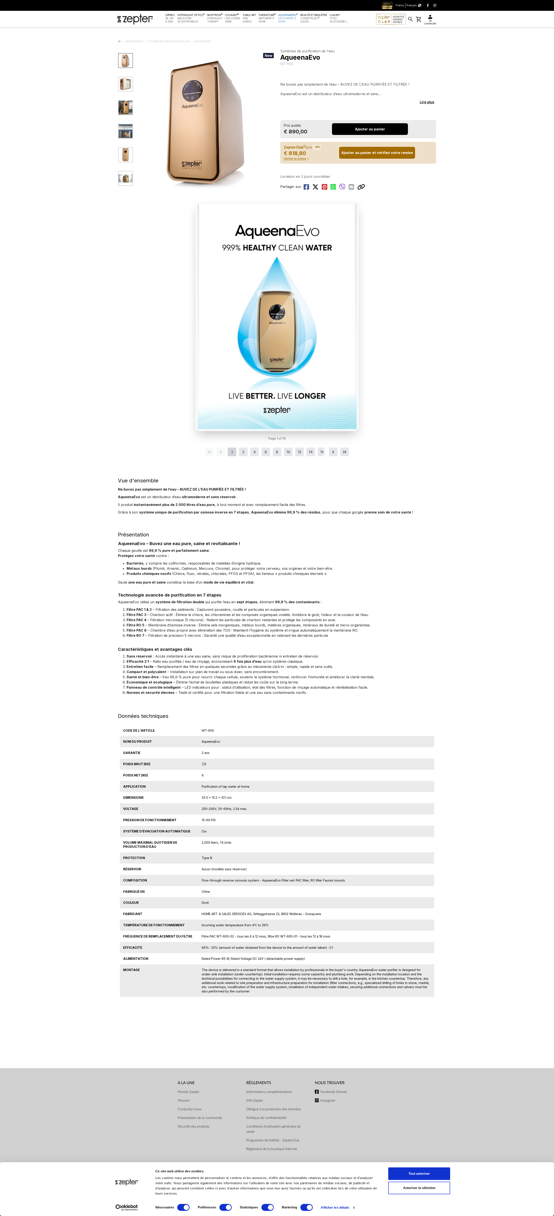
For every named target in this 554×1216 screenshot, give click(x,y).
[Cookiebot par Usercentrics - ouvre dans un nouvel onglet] (127, 1207)
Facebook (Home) (333, 1092)
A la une (186, 1083)
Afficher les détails (335, 1207)
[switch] (225, 1207)
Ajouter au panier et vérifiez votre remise (377, 152)
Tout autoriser (419, 1173)
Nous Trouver (330, 1083)
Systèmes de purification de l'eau (169, 41)
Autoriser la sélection (419, 1188)
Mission (184, 1100)
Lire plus (427, 102)
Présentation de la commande (200, 1118)
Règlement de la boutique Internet (271, 1149)
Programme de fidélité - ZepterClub (272, 1140)
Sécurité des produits (193, 1126)
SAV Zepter (254, 1100)
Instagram (327, 1100)
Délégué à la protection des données (273, 1109)
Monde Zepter (188, 1092)
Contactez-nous (189, 1109)
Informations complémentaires (269, 1092)
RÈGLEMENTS (258, 1083)
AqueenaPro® (134, 41)
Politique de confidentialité (266, 1118)
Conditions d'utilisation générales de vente (273, 1129)
